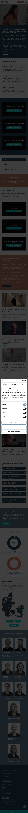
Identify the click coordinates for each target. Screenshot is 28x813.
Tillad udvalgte (14, 426)
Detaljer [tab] (14, 384)
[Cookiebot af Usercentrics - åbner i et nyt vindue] (21, 381)
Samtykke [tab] (5, 384)
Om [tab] (23, 384)
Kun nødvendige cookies (14, 431)
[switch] (25, 409)
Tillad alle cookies (14, 422)
